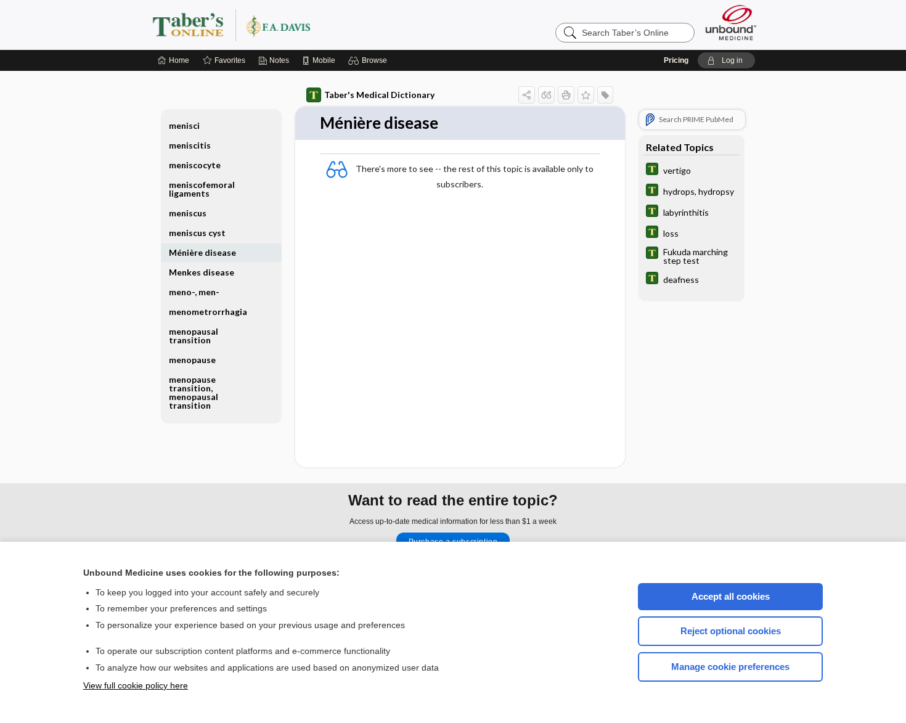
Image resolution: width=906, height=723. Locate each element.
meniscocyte (195, 165)
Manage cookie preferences (730, 666)
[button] (369, 60)
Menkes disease (201, 272)
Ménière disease (202, 252)
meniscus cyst (197, 232)
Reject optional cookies (730, 631)
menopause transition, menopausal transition (193, 392)
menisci (184, 125)
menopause (192, 359)
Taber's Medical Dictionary (379, 94)
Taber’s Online (305, 24)
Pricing (676, 60)
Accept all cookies (731, 596)
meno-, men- (194, 292)
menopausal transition (193, 335)
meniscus (187, 213)
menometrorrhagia (208, 311)
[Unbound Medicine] (731, 22)
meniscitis (190, 145)
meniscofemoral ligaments (202, 188)
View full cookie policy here (135, 685)
